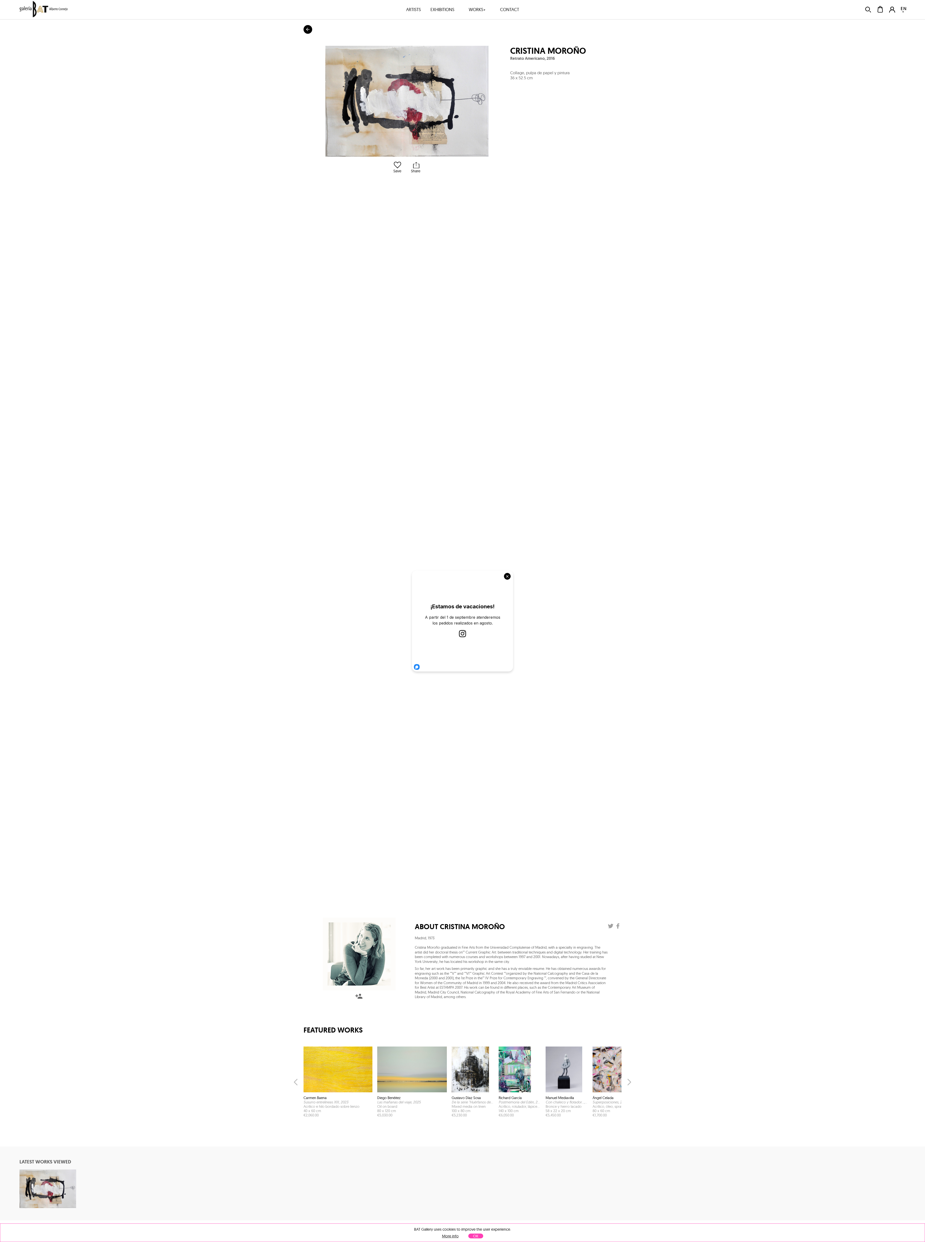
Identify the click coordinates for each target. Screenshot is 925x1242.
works (476, 9)
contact (509, 9)
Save (397, 170)
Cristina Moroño (548, 50)
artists (413, 9)
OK (475, 1236)
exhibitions (442, 9)
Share (415, 170)
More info (450, 1236)
